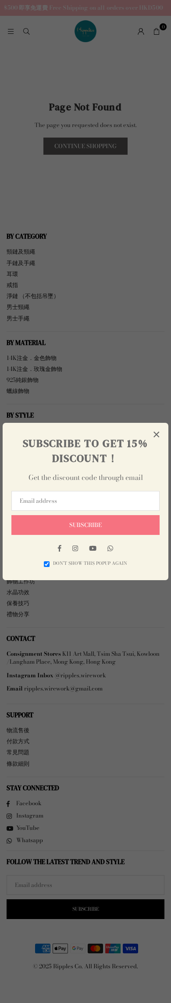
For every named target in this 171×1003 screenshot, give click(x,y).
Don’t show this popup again (90, 563)
